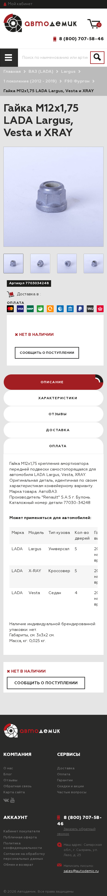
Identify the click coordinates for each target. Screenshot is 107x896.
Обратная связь (17, 786)
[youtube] (12, 800)
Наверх (18, 887)
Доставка (65, 768)
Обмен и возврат (18, 865)
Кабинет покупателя (21, 831)
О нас (8, 768)
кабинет (20, 4)
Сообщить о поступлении (47, 353)
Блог (7, 774)
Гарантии (65, 780)
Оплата (63, 774)
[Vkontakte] (6, 800)
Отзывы (10, 780)
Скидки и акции (70, 786)
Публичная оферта (20, 837)
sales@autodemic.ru (81, 871)
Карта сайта (14, 792)
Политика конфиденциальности (22, 846)
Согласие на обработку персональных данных (24, 856)
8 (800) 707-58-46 (81, 39)
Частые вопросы (71, 792)
